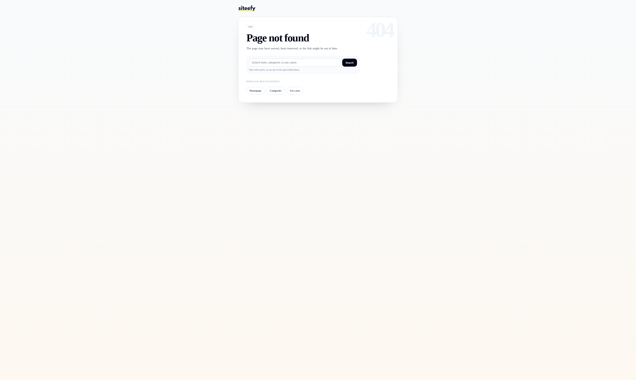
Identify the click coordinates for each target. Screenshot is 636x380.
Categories (276, 90)
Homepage (255, 90)
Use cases (295, 90)
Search (350, 62)
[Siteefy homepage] (247, 8)
